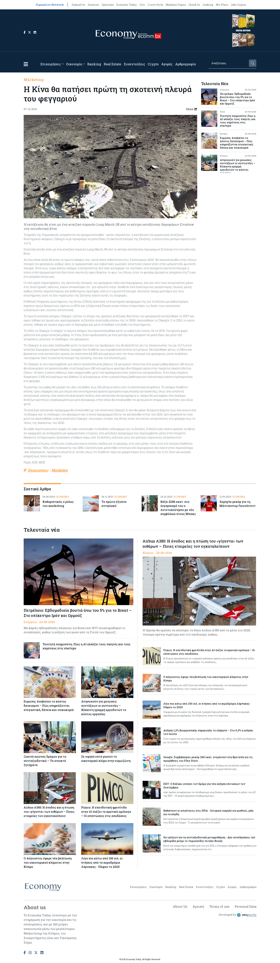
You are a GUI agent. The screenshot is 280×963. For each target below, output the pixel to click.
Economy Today (126, 4)
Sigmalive (78, 4)
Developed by (228, 914)
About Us (180, 906)
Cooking (208, 4)
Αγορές (167, 64)
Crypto (153, 64)
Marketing (34, 79)
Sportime (108, 4)
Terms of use (219, 906)
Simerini (93, 4)
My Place (222, 4)
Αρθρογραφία (185, 64)
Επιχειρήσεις (51, 64)
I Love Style (155, 4)
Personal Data (245, 906)
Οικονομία (74, 64)
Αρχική (198, 906)
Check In (194, 4)
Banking (94, 64)
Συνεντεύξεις (134, 64)
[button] (26, 64)
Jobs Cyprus (238, 4)
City (142, 4)
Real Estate (112, 64)
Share (189, 109)
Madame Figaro (176, 4)
